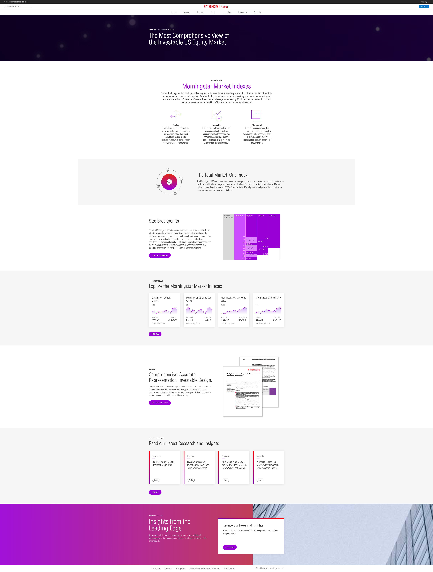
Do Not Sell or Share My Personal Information (205, 568)
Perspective (156, 456)
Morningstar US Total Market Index (214, 181)
